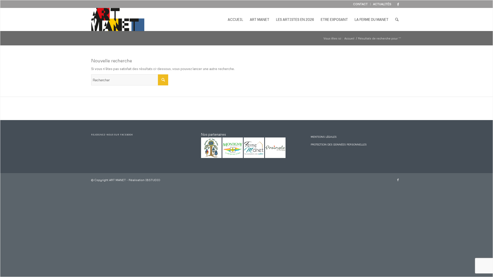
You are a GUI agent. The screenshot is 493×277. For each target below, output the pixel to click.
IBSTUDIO (152, 180)
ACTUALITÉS (382, 4)
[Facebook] (398, 4)
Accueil (349, 38)
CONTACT (360, 4)
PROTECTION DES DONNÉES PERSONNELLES (339, 144)
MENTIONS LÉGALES (324, 136)
